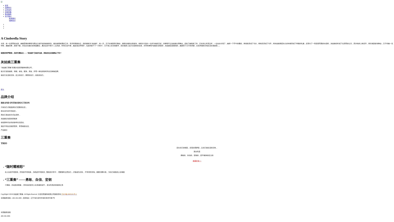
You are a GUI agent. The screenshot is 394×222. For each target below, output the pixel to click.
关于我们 (8, 16)
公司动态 (8, 10)
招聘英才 (12, 20)
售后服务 (8, 14)
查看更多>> (197, 161)
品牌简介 (8, 8)
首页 (6, 5)
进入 (2, 89)
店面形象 (8, 12)
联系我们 (12, 18)
